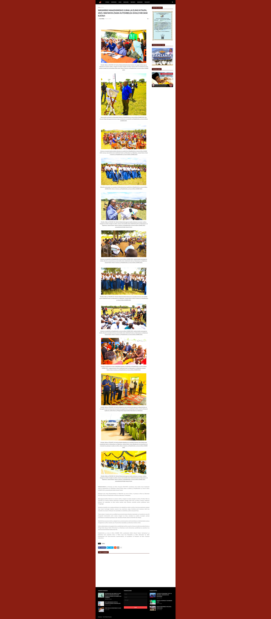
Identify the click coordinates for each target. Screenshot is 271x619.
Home (99, 7)
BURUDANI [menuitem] (139, 2)
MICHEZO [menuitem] (133, 2)
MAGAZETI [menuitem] (147, 2)
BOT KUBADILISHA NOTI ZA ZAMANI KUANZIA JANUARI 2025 (113, 602)
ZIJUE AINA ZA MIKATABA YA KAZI (113, 608)
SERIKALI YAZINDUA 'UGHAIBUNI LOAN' (164, 601)
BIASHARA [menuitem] (126, 2)
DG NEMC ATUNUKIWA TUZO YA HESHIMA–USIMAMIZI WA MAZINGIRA (164, 595)
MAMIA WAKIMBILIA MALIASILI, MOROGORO (164, 607)
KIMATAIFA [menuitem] (113, 2)
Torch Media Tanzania (107, 616)
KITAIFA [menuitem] (107, 2)
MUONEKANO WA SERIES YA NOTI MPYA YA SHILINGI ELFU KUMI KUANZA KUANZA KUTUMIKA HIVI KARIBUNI (113, 595)
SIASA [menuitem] (120, 2)
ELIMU (102, 7)
